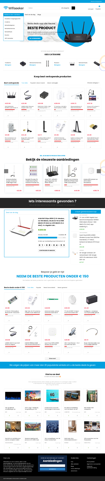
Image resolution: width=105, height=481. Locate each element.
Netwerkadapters (10, 25)
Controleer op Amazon (47, 248)
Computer (66, 412)
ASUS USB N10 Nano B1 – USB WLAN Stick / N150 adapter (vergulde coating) (93, 140)
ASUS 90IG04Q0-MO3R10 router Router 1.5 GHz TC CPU (11, 108)
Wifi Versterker (9, 38)
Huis (72, 462)
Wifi (6, 412)
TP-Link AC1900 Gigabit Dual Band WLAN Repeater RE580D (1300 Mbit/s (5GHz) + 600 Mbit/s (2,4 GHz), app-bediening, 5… (89, 222)
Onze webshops (75, 468)
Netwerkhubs (8, 32)
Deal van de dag (30, 15)
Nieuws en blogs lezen (96, 1)
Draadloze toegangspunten (13, 19)
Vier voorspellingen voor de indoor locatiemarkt (52, 439)
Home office (87, 442)
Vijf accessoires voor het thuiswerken (91, 439)
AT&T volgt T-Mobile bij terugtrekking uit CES (31, 408)
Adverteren (74, 471)
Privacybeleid (90, 462)
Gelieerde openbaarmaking (92, 467)
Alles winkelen (75, 464)
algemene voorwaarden (94, 464)
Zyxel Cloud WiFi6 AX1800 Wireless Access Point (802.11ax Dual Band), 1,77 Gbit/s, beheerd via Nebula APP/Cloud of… (89, 239)
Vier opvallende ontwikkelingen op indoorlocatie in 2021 (11, 409)
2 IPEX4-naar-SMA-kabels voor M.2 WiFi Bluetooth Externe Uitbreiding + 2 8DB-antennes (52, 220)
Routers (7, 35)
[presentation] (6, 171)
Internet (66, 442)
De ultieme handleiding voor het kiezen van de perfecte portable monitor (72, 409)
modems (7, 22)
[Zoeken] (73, 8)
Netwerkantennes (10, 28)
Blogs (39, 15)
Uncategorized (83, 232)
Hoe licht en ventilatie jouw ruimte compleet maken (13, 439)
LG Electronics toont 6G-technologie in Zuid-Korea (52, 408)
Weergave (8, 65)
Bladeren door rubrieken (12, 15)
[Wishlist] (90, 7)
